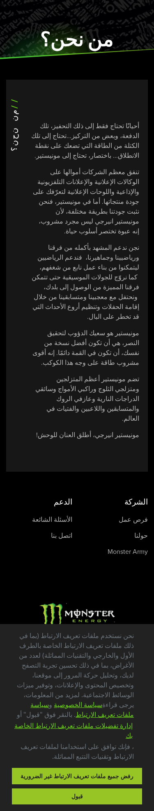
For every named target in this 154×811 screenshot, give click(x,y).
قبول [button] (77, 796)
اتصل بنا (61, 535)
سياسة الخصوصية (78, 704)
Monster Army (128, 551)
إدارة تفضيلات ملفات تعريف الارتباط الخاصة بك (73, 730)
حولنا (141, 535)
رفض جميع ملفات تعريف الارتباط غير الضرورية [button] (77, 776)
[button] (49, 757)
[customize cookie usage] (44, 759)
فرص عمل (133, 519)
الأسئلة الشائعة (52, 519)
